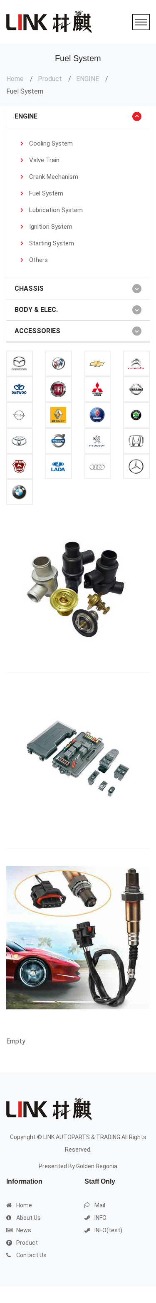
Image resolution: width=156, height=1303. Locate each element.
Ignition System (50, 226)
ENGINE (87, 79)
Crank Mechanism (53, 176)
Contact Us (31, 1255)
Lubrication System (56, 210)
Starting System (51, 243)
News (23, 1230)
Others (38, 260)
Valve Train (44, 160)
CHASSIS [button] (29, 288)
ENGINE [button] (26, 116)
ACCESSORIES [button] (37, 331)
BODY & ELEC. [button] (36, 310)
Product (50, 79)
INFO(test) (108, 1230)
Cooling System (51, 143)
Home (15, 79)
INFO (100, 1217)
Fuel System (46, 193)
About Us (28, 1217)
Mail (99, 1205)
